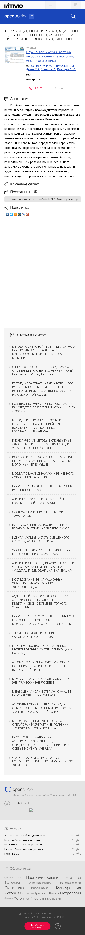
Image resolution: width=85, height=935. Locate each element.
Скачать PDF (41, 88)
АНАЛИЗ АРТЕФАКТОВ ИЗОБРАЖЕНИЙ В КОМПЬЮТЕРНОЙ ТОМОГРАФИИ (38, 501)
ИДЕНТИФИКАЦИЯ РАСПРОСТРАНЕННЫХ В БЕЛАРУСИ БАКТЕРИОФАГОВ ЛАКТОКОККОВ (40, 526)
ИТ (19, 877)
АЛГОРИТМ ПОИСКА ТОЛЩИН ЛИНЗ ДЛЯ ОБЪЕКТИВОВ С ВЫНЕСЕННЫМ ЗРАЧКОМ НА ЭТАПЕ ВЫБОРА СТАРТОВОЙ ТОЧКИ (41, 708)
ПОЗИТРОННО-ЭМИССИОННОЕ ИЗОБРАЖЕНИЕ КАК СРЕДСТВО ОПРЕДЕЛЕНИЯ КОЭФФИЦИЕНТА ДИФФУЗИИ (43, 407)
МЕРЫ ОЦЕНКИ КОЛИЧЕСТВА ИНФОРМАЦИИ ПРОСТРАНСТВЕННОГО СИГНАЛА (41, 693)
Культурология (68, 888)
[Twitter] (11, 214)
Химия (54, 893)
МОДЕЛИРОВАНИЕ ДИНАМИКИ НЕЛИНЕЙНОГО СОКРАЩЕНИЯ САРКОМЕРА (43, 475)
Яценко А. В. (48, 69)
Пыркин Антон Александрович (23, 849)
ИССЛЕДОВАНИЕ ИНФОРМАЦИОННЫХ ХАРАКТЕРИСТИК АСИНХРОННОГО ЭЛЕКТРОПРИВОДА (37, 583)
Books (15, 16)
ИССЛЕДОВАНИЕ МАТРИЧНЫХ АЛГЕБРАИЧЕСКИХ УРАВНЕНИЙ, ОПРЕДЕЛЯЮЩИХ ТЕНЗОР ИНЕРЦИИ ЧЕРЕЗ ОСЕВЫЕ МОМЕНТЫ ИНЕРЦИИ (40, 742)
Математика (27, 893)
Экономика (12, 882)
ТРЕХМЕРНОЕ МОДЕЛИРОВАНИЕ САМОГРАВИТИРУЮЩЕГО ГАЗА (33, 634)
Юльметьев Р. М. (41, 65)
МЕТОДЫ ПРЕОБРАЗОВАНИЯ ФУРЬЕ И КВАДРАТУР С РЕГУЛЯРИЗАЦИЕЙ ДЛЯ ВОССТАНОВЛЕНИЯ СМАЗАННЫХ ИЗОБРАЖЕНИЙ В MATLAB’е (36, 425)
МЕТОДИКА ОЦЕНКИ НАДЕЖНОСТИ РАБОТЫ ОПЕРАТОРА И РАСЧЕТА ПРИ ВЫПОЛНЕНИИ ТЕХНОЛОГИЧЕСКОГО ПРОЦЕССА (40, 724)
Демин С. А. (33, 69)
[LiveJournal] (24, 214)
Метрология (70, 893)
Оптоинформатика (40, 882)
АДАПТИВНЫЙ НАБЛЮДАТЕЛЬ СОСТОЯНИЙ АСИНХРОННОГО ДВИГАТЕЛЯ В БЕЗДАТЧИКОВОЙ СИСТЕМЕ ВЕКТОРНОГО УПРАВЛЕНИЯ (40, 601)
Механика (73, 878)
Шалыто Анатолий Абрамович (23, 844)
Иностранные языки (45, 898)
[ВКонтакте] (7, 214)
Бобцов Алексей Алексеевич (22, 840)
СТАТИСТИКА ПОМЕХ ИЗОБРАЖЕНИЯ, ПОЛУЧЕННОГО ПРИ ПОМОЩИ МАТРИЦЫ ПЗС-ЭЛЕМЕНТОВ (43, 761)
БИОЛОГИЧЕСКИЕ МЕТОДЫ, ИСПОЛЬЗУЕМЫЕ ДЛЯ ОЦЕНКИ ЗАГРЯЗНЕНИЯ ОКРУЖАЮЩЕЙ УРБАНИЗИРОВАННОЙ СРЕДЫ (41, 444)
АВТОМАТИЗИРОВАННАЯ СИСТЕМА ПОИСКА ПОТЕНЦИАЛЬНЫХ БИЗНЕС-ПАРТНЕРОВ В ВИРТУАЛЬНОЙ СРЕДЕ (40, 666)
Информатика (39, 888)
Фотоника (21, 898)
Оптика (8, 877)
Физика (8, 898)
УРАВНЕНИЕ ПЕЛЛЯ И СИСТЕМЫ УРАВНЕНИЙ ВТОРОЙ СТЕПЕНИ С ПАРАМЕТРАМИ (41, 552)
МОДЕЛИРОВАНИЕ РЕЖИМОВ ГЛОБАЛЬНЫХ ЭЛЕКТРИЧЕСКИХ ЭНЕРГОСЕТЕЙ (40, 680)
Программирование (43, 878)
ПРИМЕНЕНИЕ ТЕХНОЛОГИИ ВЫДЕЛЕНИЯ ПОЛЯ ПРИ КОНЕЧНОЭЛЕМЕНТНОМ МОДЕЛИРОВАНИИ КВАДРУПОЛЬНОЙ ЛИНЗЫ (43, 620)
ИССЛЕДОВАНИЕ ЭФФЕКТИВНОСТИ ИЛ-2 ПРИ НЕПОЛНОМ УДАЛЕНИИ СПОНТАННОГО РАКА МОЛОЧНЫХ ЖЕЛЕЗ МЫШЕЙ (42, 460)
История (11, 893)
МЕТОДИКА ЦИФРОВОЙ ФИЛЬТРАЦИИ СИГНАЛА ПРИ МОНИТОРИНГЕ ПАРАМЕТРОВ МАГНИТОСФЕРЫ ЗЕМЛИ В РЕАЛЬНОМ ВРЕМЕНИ (43, 352)
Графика (41, 893)
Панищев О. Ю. (66, 69)
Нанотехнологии (70, 882)
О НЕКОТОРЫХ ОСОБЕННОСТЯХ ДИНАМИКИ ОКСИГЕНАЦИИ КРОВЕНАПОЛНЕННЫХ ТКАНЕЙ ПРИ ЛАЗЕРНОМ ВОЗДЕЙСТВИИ (42, 370)
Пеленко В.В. (12, 853)
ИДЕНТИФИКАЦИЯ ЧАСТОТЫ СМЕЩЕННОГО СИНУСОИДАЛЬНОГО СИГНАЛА (40, 539)
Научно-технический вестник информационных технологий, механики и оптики (50, 56)
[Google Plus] (28, 214)
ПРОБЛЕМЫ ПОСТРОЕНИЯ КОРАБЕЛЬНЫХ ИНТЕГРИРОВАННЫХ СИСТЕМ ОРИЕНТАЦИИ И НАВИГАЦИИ (42, 649)
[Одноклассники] (15, 214)
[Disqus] (42, 272)
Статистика (14, 888)
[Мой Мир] (20, 214)
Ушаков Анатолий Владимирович (25, 835)
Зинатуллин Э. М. (63, 65)
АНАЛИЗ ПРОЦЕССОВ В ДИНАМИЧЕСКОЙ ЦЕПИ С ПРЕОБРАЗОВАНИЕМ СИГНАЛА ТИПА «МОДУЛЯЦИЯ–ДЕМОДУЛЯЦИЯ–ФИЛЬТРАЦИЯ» (43, 566)
